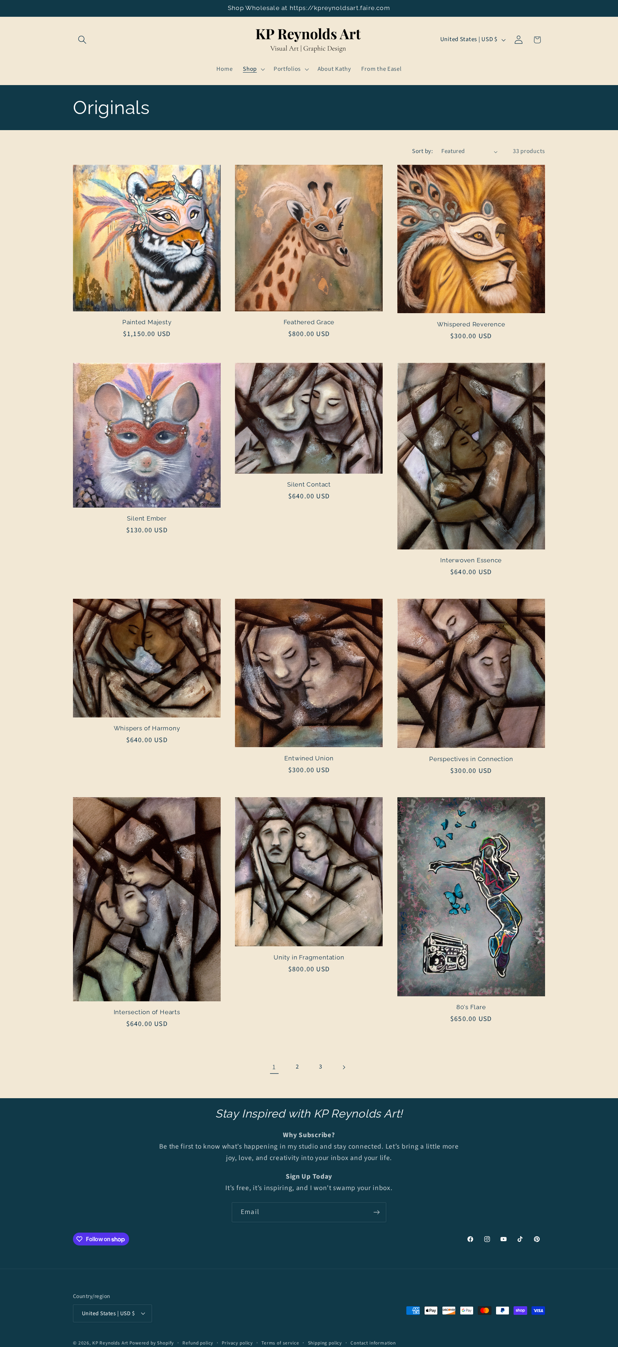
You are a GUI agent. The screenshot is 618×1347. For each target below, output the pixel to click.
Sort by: (422, 151)
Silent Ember (146, 518)
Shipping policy (325, 1342)
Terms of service (280, 1342)
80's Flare (471, 1007)
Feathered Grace (309, 322)
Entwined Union (308, 758)
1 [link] (274, 1067)
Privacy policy (237, 1342)
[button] (82, 39)
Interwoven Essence (471, 560)
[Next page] (343, 1067)
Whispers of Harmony (147, 728)
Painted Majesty (147, 322)
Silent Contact (309, 484)
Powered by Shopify (151, 1342)
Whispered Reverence (471, 324)
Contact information (373, 1342)
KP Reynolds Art (110, 1342)
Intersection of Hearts (147, 1012)
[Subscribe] (376, 1212)
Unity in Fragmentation (309, 957)
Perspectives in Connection (471, 759)
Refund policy (197, 1342)
